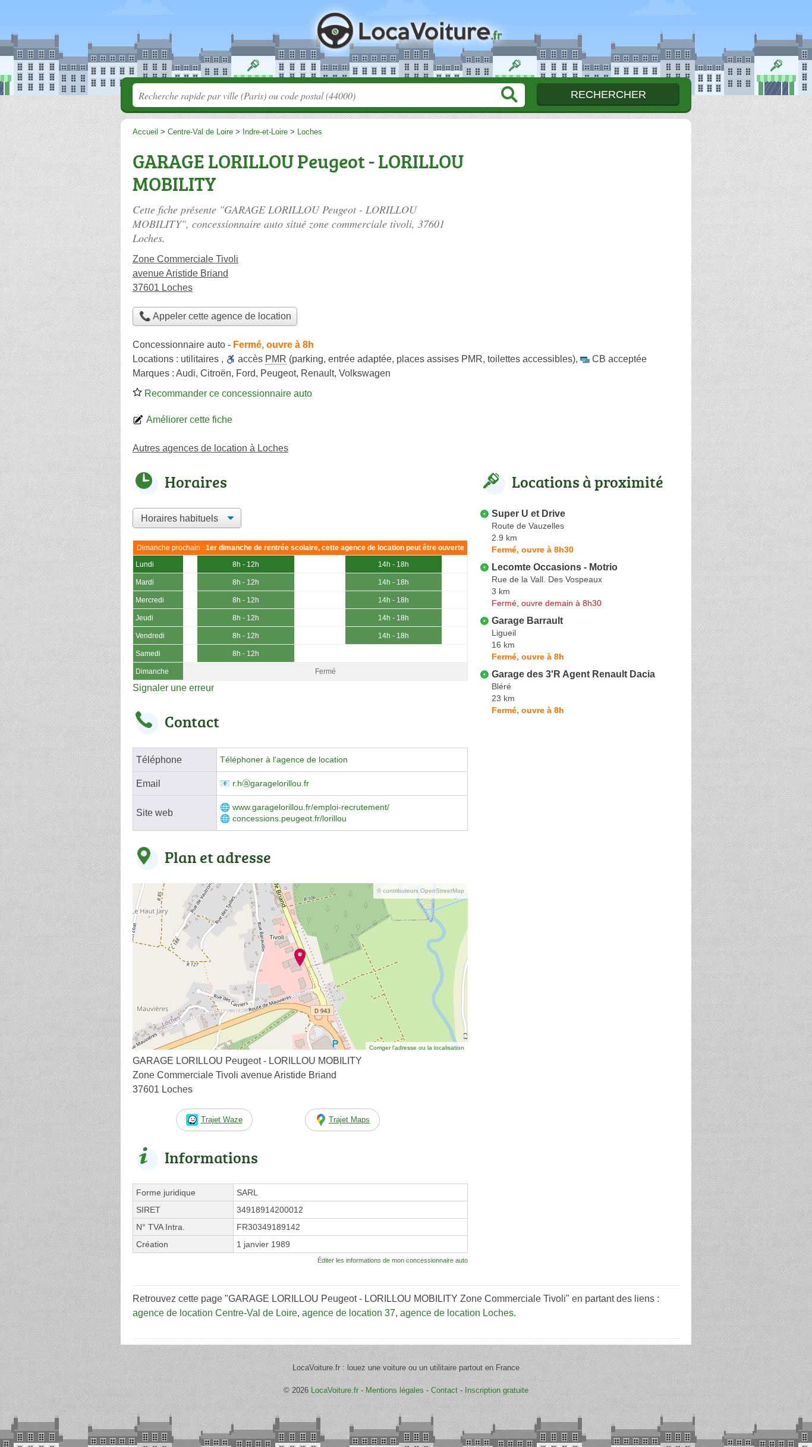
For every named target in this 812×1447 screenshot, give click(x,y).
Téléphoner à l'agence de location (284, 759)
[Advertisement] (579, 229)
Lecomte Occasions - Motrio (555, 567)
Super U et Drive (528, 514)
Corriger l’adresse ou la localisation (416, 1047)
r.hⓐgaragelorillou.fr (270, 783)
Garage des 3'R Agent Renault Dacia (573, 674)
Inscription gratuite (496, 1390)
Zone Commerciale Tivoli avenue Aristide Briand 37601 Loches (185, 273)
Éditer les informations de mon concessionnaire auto (392, 1260)
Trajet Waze (222, 1119)
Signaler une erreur (173, 688)
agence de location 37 (348, 1313)
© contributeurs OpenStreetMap (420, 890)
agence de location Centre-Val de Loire (215, 1313)
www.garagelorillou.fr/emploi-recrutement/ (310, 807)
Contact (444, 1390)
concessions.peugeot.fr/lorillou (289, 818)
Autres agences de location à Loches (210, 448)
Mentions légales (395, 1390)
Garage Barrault (527, 621)
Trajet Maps (349, 1119)
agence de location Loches (457, 1313)
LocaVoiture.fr (406, 42)
